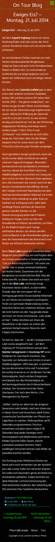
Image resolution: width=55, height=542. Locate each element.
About (34, 530)
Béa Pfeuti (28, 501)
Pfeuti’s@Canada (18, 530)
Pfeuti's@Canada (24, 497)
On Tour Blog (27, 5)
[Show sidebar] (52, 3)
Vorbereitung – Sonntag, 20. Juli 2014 (15, 515)
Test (43, 530)
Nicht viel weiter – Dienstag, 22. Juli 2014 (41, 517)
